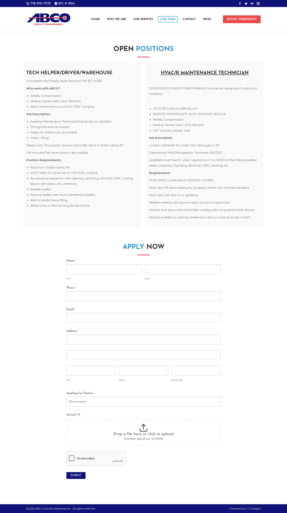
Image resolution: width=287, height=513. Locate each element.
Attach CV (73, 414)
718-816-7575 (40, 3)
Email (70, 309)
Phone (71, 287)
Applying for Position (79, 393)
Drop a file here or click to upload (143, 434)
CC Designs (253, 508)
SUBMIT (76, 475)
